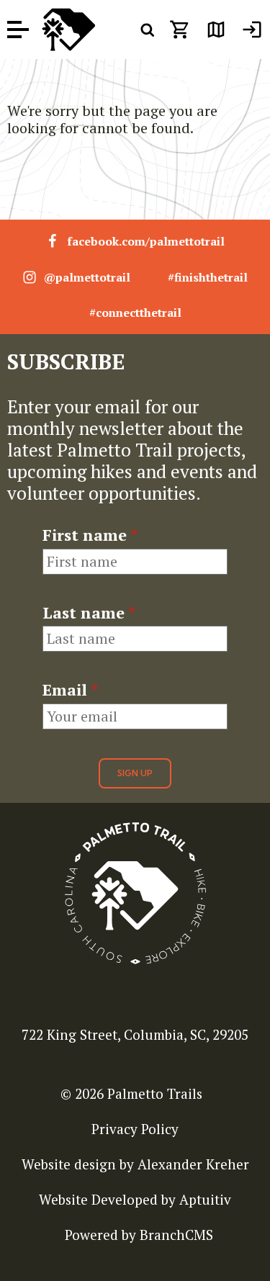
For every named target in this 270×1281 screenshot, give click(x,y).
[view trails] (216, 29)
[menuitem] (252, 29)
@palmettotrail (87, 277)
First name (90, 535)
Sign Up (135, 773)
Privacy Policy (135, 1129)
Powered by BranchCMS (139, 1235)
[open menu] (18, 29)
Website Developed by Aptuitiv (135, 1199)
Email (70, 689)
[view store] (180, 29)
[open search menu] (147, 29)
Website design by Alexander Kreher (135, 1164)
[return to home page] (68, 29)
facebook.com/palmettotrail (146, 241)
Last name (88, 612)
